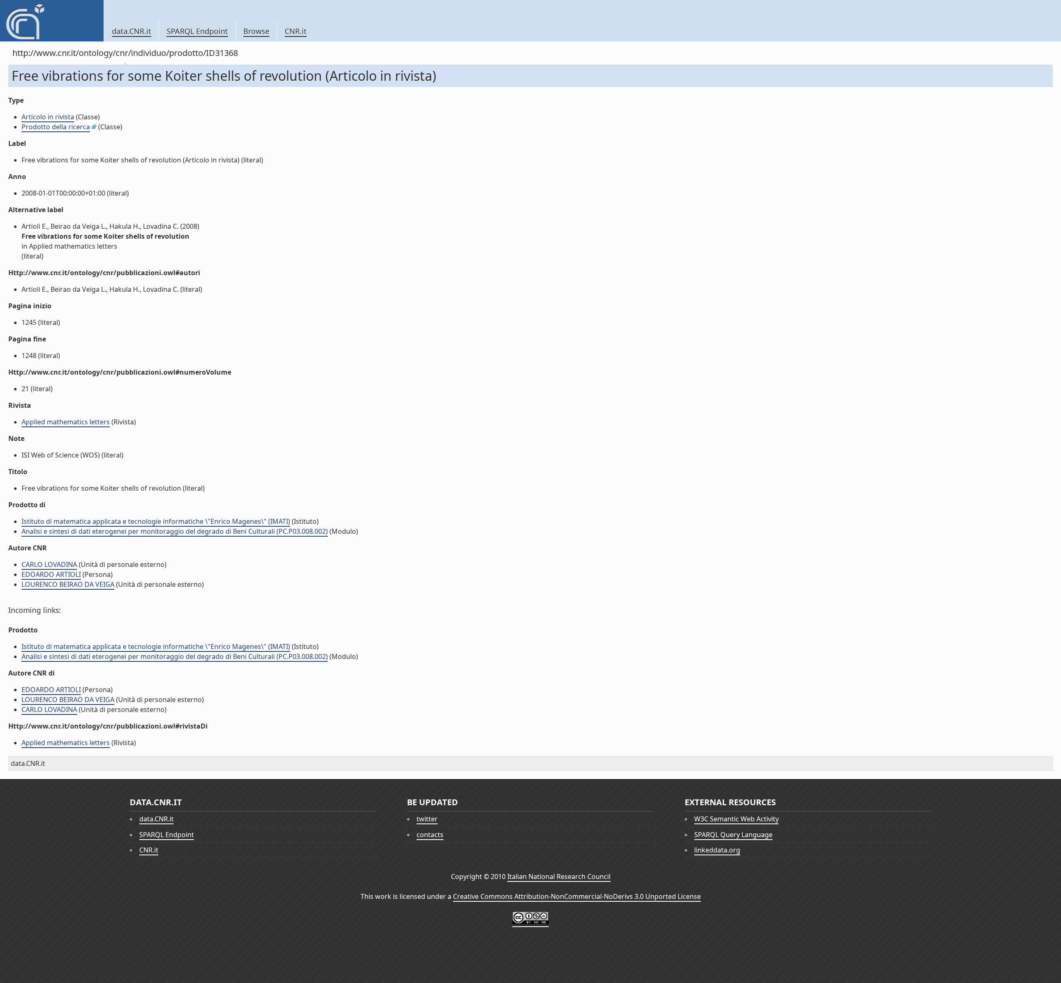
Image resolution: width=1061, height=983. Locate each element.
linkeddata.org (717, 850)
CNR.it (296, 31)
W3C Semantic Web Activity (736, 818)
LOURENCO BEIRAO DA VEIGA (68, 584)
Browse (256, 31)
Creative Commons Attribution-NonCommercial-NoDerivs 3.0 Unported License (577, 896)
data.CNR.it (131, 31)
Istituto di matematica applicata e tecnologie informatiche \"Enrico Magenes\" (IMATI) (156, 521)
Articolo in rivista (48, 116)
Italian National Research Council (558, 876)
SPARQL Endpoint (197, 31)
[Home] (51, 20)
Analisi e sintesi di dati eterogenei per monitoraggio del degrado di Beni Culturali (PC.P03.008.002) (175, 531)
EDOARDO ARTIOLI (51, 574)
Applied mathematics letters (66, 421)
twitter (427, 818)
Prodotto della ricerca (56, 126)
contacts (430, 834)
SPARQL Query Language (733, 834)
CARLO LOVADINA (49, 564)
